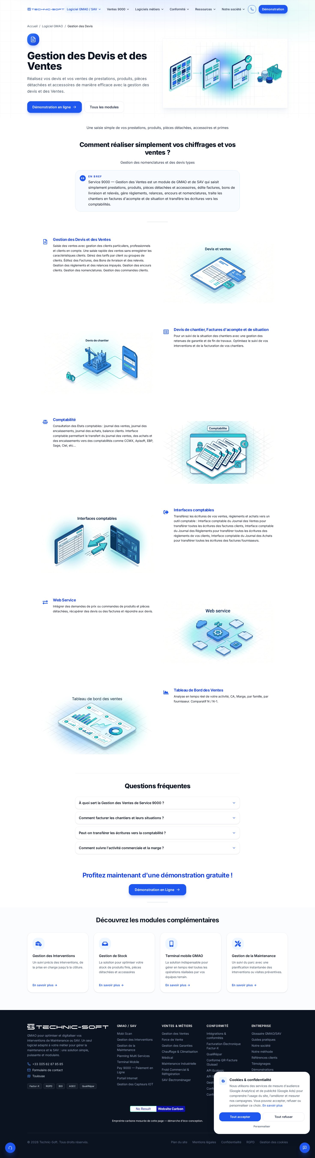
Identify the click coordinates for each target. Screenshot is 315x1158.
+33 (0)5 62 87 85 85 (47, 1064)
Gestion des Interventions (135, 1039)
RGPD (250, 1142)
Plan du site (179, 1142)
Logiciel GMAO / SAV (82, 9)
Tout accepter (240, 1117)
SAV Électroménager (176, 1080)
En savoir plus (272, 1105)
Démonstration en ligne (51, 107)
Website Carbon (170, 1109)
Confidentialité (231, 1142)
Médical (167, 1057)
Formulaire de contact (47, 1070)
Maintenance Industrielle (179, 1063)
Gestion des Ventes (175, 1033)
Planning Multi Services (133, 1056)
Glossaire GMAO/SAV (266, 1033)
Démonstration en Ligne (154, 890)
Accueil (32, 26)
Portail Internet (127, 1078)
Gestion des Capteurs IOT (135, 1084)
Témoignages (261, 1063)
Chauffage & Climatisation (180, 1051)
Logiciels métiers (147, 9)
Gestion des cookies (274, 1142)
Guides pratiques (263, 1039)
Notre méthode (262, 1051)
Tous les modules (104, 107)
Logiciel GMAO (52, 26)
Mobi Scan (124, 1033)
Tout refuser (283, 1117)
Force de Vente (172, 1039)
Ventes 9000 (116, 9)
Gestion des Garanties (177, 1045)
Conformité (177, 9)
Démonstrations (262, 1069)
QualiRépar (214, 1054)
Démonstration (273, 9)
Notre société (231, 9)
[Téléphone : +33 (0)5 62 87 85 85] (252, 9)
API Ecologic (215, 1070)
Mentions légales (204, 1142)
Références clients (264, 1057)
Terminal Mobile (128, 1062)
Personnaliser (262, 1126)
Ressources (203, 9)
